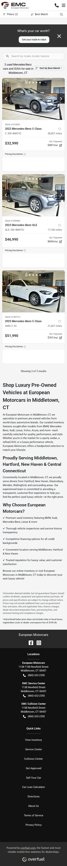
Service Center (33, 749)
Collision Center (33, 758)
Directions (34, 796)
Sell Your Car (33, 777)
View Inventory (33, 739)
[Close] (59, 36)
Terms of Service (33, 815)
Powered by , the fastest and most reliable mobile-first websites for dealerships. (34, 849)
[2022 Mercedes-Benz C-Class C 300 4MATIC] (33, 99)
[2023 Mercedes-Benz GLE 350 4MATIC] (33, 195)
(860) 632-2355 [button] (36, 675)
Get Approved (33, 768)
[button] (56, 5)
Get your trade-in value (34, 39)
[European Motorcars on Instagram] (37, 642)
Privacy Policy (34, 824)
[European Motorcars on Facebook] (30, 642)
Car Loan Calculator (33, 787)
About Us (33, 806)
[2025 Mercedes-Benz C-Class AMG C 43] (33, 291)
